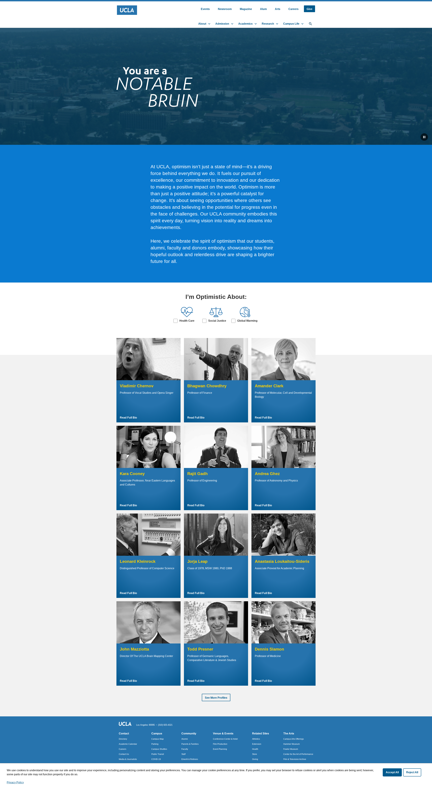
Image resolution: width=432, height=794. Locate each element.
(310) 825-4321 (165, 725)
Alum (263, 9)
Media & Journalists (128, 759)
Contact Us (124, 754)
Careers (293, 9)
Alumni (184, 739)
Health (255, 749)
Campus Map (157, 739)
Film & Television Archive (294, 759)
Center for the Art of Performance (298, 754)
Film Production (220, 744)
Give (309, 9)
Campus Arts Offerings (293, 739)
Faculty (184, 749)
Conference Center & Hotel (225, 739)
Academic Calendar (128, 744)
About (202, 23)
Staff (183, 754)
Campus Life (291, 23)
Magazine (246, 9)
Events (205, 9)
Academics (245, 23)
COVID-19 (156, 759)
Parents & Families (190, 744)
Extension (256, 744)
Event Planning (220, 749)
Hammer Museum (291, 744)
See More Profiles (216, 697)
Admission (222, 23)
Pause (424, 137)
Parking (154, 744)
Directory (123, 739)
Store (254, 754)
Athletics (256, 739)
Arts (277, 9)
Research (268, 23)
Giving (255, 759)
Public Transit (157, 754)
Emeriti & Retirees (189, 759)
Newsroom (225, 9)
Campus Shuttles (159, 749)
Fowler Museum (290, 749)
